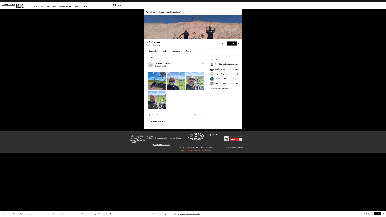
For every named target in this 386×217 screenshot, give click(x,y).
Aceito (377, 214)
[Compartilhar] (202, 63)
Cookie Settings (366, 214)
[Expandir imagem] (157, 81)
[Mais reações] (156, 115)
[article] (176, 93)
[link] (153, 51)
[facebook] (210, 135)
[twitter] (214, 135)
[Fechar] (383, 213)
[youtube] (217, 135)
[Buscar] (222, 43)
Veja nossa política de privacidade (189, 214)
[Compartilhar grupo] (239, 43)
